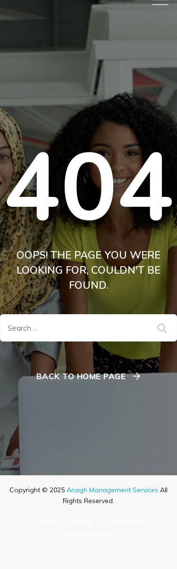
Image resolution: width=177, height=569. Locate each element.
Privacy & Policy (63, 522)
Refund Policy (88, 534)
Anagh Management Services (112, 490)
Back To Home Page (81, 376)
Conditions (123, 522)
